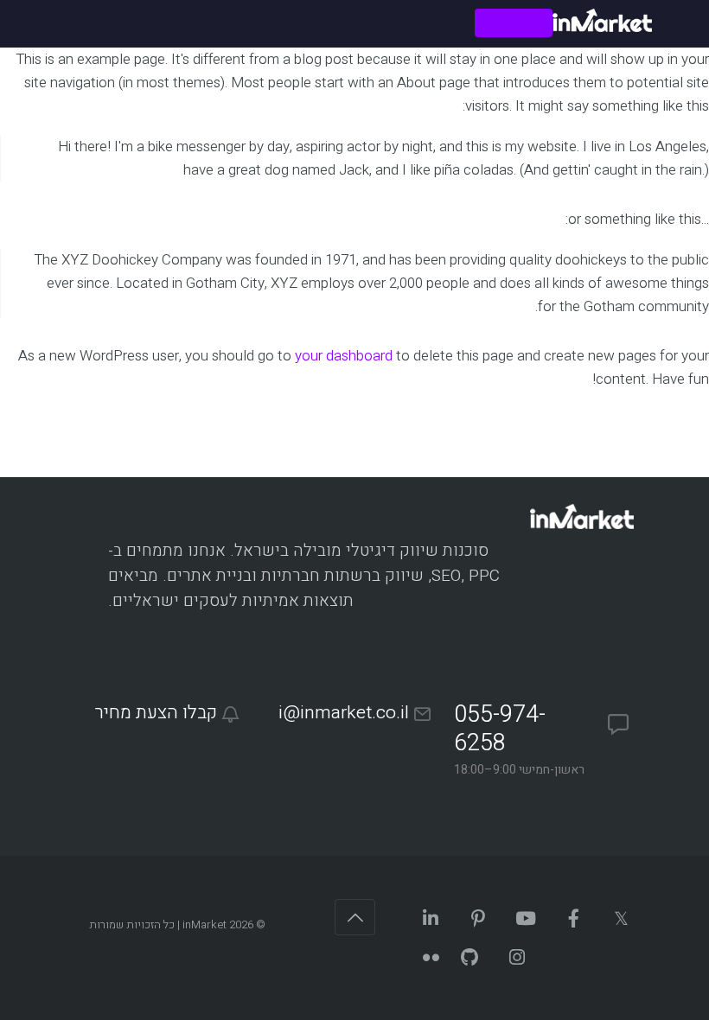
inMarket (204, 924)
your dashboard (344, 356)
